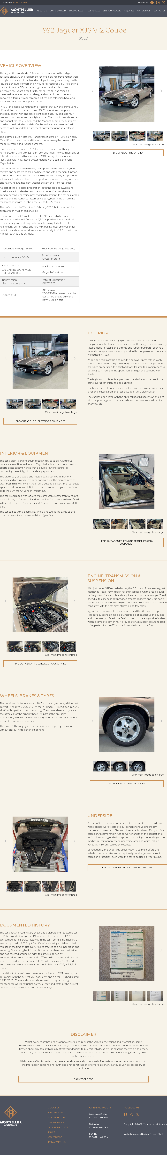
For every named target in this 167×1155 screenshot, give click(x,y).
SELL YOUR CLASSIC (112, 11)
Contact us (159, 11)
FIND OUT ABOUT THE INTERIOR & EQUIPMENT (40, 421)
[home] (16, 11)
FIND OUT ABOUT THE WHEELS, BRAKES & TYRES (40, 663)
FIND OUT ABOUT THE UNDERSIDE (127, 783)
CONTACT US (55, 1137)
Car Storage (143, 11)
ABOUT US (42, 11)
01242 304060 (20, 2)
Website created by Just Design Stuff (143, 1134)
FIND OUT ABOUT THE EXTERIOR (127, 152)
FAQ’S (51, 1132)
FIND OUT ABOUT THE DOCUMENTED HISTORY (127, 867)
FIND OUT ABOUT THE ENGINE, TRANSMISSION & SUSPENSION (127, 542)
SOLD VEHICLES (76, 11)
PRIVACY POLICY (57, 1142)
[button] (97, 90)
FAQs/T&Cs (129, 11)
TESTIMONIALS (93, 11)
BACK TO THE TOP (83, 1079)
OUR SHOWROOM (58, 11)
